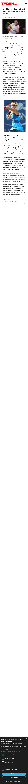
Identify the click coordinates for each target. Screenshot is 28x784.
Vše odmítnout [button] (14, 777)
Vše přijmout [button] (14, 774)
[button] (14, 752)
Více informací (4, 749)
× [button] (26, 738)
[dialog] (14, 760)
